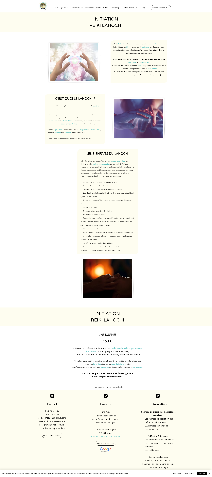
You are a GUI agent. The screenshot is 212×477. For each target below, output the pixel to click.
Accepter (202, 473)
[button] (65, 7)
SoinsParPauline (57, 421)
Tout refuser (189, 473)
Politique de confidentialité (118, 473)
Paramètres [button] (177, 473)
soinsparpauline (57, 428)
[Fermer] (209, 473)
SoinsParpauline (57, 424)
